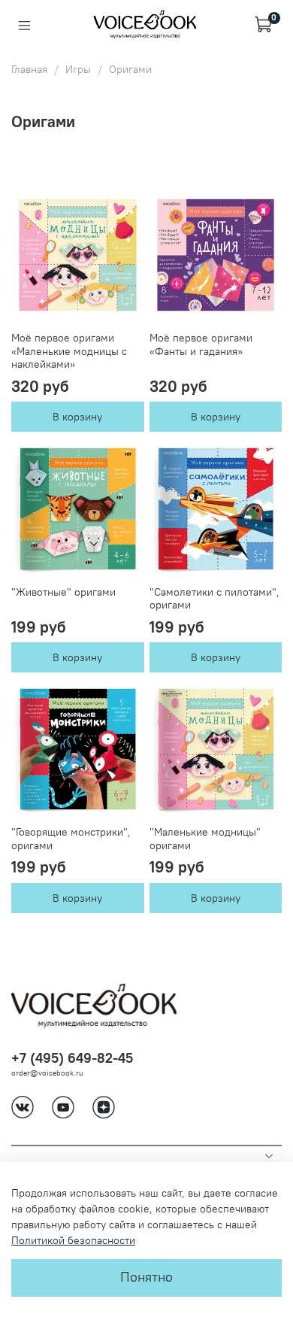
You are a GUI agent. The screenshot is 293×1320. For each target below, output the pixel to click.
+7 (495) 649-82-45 (72, 1058)
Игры (78, 69)
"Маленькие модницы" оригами (205, 838)
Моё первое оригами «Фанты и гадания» (201, 344)
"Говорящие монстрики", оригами (71, 838)
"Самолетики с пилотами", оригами (214, 598)
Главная (29, 69)
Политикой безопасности (73, 1240)
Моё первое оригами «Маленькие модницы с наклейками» (69, 351)
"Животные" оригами (63, 592)
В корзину (77, 416)
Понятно (146, 1277)
